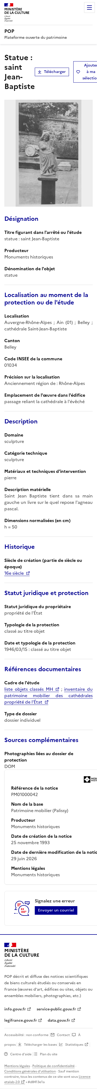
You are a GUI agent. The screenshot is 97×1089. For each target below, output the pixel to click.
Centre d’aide (21, 1054)
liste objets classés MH (28, 689)
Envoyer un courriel (56, 910)
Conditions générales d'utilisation (30, 1071)
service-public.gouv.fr (56, 1009)
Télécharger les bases (40, 1044)
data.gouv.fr (59, 1020)
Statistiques (74, 1044)
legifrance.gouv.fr (20, 1020)
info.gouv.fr (15, 1009)
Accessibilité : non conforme (26, 1035)
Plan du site (48, 1054)
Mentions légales (17, 1066)
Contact (63, 1035)
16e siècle (14, 573)
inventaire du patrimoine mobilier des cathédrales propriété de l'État (48, 695)
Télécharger (55, 72)
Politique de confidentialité (53, 1066)
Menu (89, 7)
